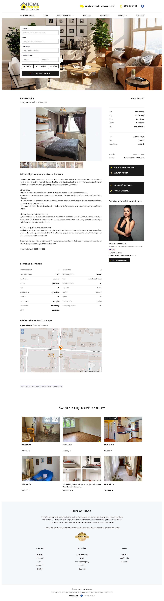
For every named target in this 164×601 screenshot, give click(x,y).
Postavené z (67, 301)
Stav (64, 279)
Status (22, 283)
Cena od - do (27, 55)
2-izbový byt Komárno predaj (51, 386)
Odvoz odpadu (68, 283)
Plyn (21, 288)
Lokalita (25, 29)
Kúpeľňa (65, 288)
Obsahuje (26, 46)
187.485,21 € (68, 490)
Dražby (39, 569)
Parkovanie (24, 301)
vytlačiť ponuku (121, 173)
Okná (22, 310)
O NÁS (45, 16)
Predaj (28, 66)
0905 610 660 (116, 253)
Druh (24, 38)
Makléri (124, 554)
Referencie (104, 16)
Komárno (35, 386)
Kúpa (55, 66)
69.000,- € (137, 98)
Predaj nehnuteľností (27, 102)
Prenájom (42, 66)
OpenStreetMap (87, 371)
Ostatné (82, 569)
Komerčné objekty (82, 561)
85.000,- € (108, 451)
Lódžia (64, 292)
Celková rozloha (26, 274)
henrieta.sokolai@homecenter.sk (123, 255)
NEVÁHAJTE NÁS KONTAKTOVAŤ (100, 6)
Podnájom (40, 565)
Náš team (87, 16)
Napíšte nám (124, 558)
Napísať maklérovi (121, 191)
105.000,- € (108, 490)
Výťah (64, 297)
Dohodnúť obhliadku (123, 185)
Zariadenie (24, 305)
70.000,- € (26, 451)
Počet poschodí (26, 270)
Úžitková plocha (68, 274)
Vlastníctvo (24, 279)
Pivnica (22, 297)
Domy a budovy (82, 554)
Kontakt (140, 16)
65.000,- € (26, 490)
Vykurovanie (24, 292)
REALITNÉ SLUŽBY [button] (64, 16)
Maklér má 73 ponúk (120, 260)
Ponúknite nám (27, 16)
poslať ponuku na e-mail (124, 167)
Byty (82, 558)
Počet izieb (66, 270)
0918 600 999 (130, 6)
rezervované (111, 418)
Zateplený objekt (69, 305)
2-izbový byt (42, 102)
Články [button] (121, 16)
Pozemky (82, 565)
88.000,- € (67, 451)
